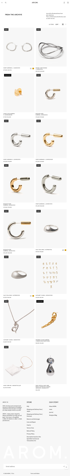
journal (51, 412)
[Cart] (68, 2)
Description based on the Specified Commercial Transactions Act (34, 438)
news (50, 409)
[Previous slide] (6, 47)
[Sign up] (64, 466)
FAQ (28, 406)
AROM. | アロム (10, 473)
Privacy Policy (30, 434)
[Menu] (2, 3)
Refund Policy (30, 431)
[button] (57, 24)
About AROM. (53, 406)
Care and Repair (31, 422)
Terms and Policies (35, 473)
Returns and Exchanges (33, 419)
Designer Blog (53, 415)
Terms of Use (30, 428)
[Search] (6, 2)
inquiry (29, 425)
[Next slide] (31, 47)
